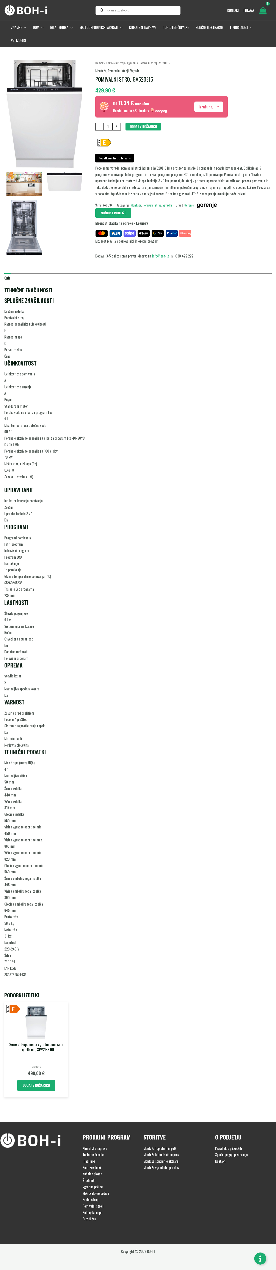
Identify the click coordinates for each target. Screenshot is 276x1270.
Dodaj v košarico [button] (36, 1085)
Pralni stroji (91, 1199)
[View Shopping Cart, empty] (262, 10)
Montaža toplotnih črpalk (159, 1148)
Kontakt (220, 1161)
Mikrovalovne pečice (96, 1193)
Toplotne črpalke (93, 1154)
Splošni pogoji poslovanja (231, 1154)
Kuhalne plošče (92, 1173)
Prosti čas (89, 1218)
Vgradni (131, 62)
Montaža (100, 70)
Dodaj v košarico (143, 126)
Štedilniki (89, 1180)
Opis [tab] (7, 278)
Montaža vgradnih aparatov (161, 1167)
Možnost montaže (113, 213)
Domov (99, 62)
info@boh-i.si (161, 256)
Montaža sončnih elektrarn (161, 1161)
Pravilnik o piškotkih (228, 1148)
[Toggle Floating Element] (260, 1259)
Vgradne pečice (93, 1186)
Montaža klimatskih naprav (161, 1154)
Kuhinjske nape (92, 1212)
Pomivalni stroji (115, 62)
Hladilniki (89, 1161)
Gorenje (189, 205)
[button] (24, 27)
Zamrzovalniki (92, 1167)
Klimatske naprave (95, 1148)
